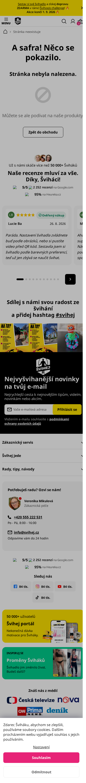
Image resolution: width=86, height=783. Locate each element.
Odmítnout (41, 772)
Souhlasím (41, 757)
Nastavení (41, 747)
